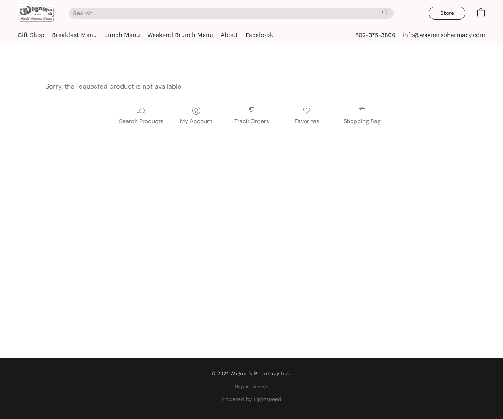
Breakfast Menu (74, 34)
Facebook (259, 34)
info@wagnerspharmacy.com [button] (444, 34)
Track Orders (251, 121)
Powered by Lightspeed (251, 399)
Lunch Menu (122, 34)
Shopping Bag (362, 121)
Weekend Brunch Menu (180, 34)
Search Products (141, 121)
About (229, 34)
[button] (36, 13)
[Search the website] (385, 12)
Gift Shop (31, 34)
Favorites (307, 121)
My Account (196, 121)
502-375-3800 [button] (375, 34)
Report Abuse (251, 386)
